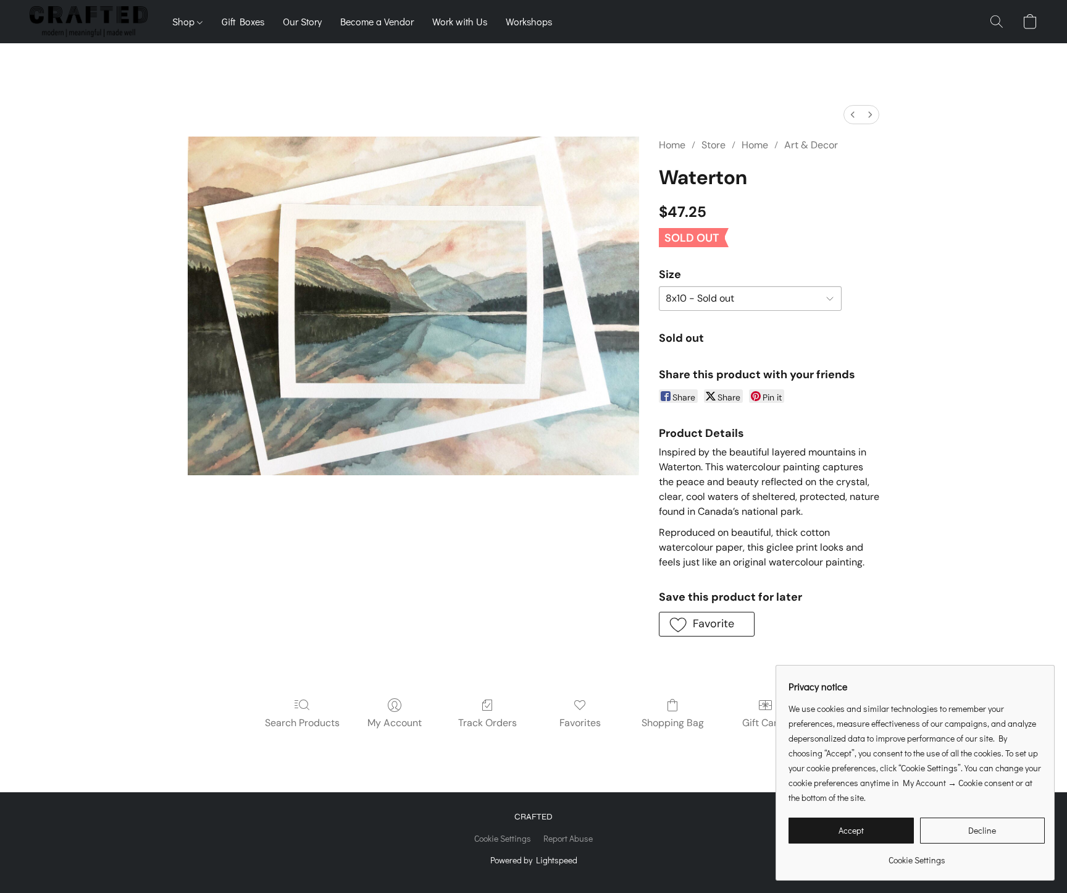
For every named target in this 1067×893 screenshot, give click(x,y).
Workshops (529, 21)
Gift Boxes (243, 21)
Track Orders (487, 722)
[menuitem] (852, 115)
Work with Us (459, 21)
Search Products (302, 722)
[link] (917, 856)
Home (672, 144)
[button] (89, 21)
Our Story (302, 21)
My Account (394, 722)
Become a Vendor (377, 21)
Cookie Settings (502, 838)
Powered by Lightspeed (533, 860)
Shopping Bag (673, 722)
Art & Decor (811, 144)
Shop (184, 21)
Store (713, 144)
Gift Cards (765, 722)
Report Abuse (568, 838)
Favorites (580, 722)
